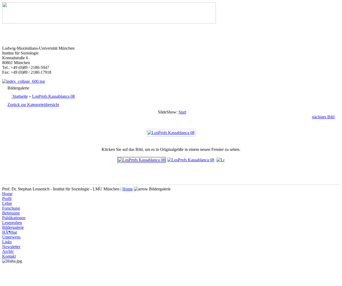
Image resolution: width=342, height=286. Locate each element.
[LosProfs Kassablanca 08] (171, 132)
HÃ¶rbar (9, 232)
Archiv (8, 251)
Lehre (7, 203)
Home (127, 189)
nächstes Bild (323, 117)
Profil (6, 198)
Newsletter (11, 246)
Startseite (20, 96)
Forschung (11, 208)
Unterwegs (11, 237)
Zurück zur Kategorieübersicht (33, 104)
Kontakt (9, 256)
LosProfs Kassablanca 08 (53, 96)
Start (182, 112)
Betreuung (11, 213)
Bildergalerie (13, 227)
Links (7, 242)
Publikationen (13, 218)
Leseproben (12, 222)
